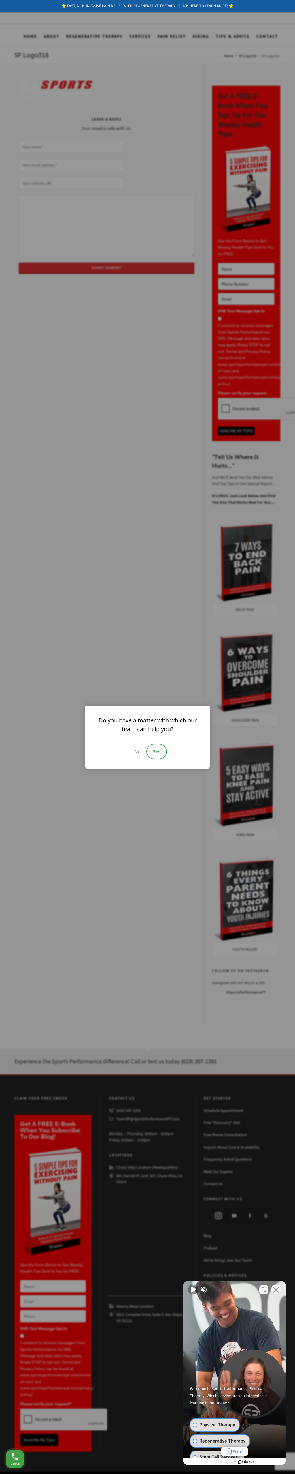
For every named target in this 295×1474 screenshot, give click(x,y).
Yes (156, 751)
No (137, 751)
